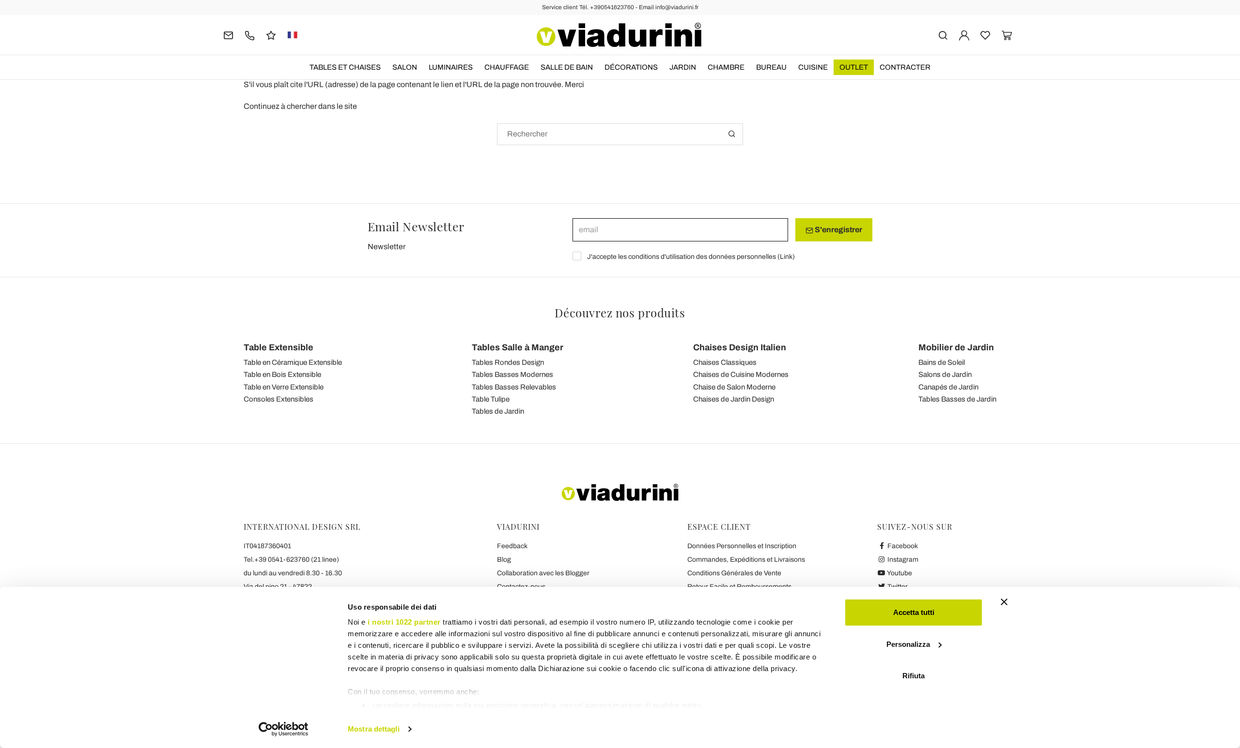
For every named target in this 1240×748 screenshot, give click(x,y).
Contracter (905, 67)
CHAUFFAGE (506, 67)
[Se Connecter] (964, 34)
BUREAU (771, 67)
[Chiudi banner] (1004, 601)
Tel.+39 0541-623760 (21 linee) (291, 559)
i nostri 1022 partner (404, 622)
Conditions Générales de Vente (734, 573)
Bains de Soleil (941, 362)
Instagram (902, 559)
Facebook (902, 546)
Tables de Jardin (498, 411)
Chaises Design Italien (739, 347)
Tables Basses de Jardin (957, 399)
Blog (504, 559)
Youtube (899, 573)
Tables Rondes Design (508, 362)
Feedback (512, 546)
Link (786, 256)
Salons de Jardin (945, 374)
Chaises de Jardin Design (733, 399)
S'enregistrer (837, 229)
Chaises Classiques (725, 362)
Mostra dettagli (374, 729)
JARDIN (682, 67)
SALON (404, 67)
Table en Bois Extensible (282, 374)
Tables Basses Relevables (514, 387)
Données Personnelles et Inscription (741, 546)
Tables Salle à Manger (517, 347)
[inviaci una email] (228, 34)
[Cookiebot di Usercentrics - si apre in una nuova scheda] (283, 729)
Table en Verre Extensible (284, 387)
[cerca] (943, 34)
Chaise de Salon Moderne (734, 387)
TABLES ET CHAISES (345, 67)
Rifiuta (913, 676)
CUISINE (813, 67)
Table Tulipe (491, 399)
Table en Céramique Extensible (293, 362)
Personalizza (908, 644)
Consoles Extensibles (278, 399)
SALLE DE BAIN (567, 67)
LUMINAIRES (451, 67)
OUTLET (853, 67)
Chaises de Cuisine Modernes (741, 374)
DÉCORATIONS (631, 67)
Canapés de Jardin (948, 387)
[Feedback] (271, 34)
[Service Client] (250, 34)
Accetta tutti (913, 612)
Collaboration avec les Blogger (543, 573)
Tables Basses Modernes (512, 374)
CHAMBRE (726, 67)
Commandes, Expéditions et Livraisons (746, 559)
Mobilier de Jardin (956, 347)
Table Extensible (278, 347)
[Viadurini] (619, 35)
